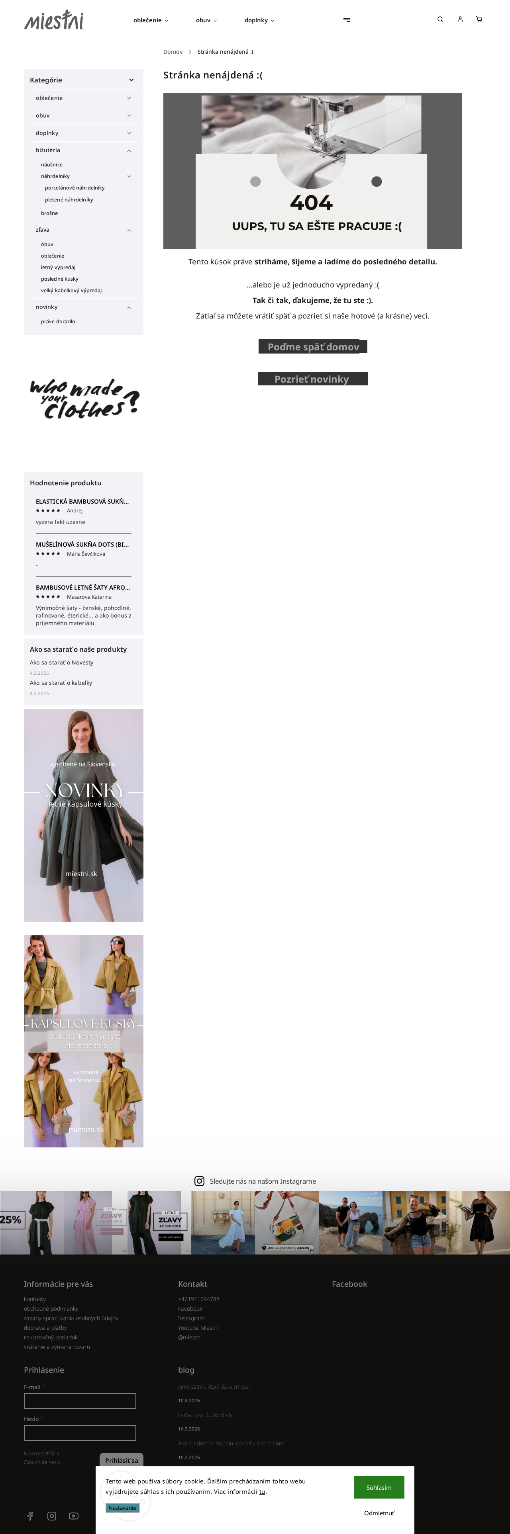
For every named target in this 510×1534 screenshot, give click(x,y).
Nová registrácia (41, 1453)
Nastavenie (122, 1507)
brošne (49, 213)
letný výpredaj (58, 267)
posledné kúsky (59, 279)
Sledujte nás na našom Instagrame (263, 1181)
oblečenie (49, 98)
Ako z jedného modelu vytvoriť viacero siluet (231, 1443)
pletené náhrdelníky (69, 199)
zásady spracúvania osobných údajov (71, 1318)
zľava (43, 229)
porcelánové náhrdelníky (75, 187)
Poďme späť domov (313, 346)
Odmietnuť (379, 1513)
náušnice (52, 164)
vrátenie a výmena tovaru (57, 1346)
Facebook (190, 1308)
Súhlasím (379, 1487)
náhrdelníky (55, 176)
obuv (42, 115)
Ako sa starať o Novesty (62, 662)
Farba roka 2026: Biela (205, 1415)
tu (262, 1491)
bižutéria (48, 150)
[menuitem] (157, 20)
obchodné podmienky (51, 1308)
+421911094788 (199, 1299)
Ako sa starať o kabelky (61, 682)
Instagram (191, 1318)
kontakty (35, 1299)
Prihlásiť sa (121, 1460)
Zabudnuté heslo (42, 1462)
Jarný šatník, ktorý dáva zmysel (214, 1386)
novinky (46, 307)
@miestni (190, 1337)
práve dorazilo (58, 321)
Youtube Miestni (198, 1327)
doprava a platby (45, 1327)
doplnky (47, 133)
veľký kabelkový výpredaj (71, 290)
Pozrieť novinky (314, 378)
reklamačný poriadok (51, 1337)
